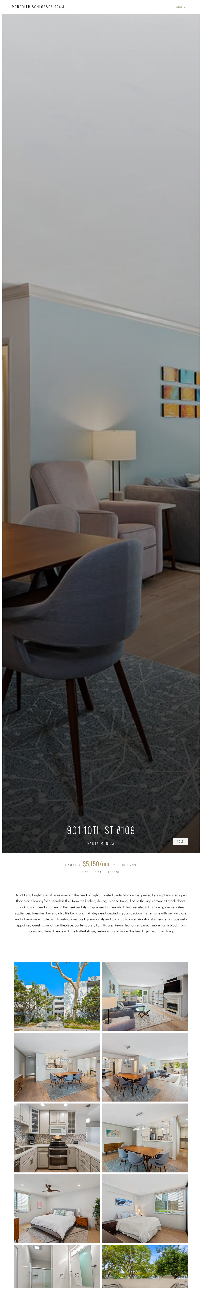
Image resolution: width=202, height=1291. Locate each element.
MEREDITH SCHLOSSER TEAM (38, 6)
